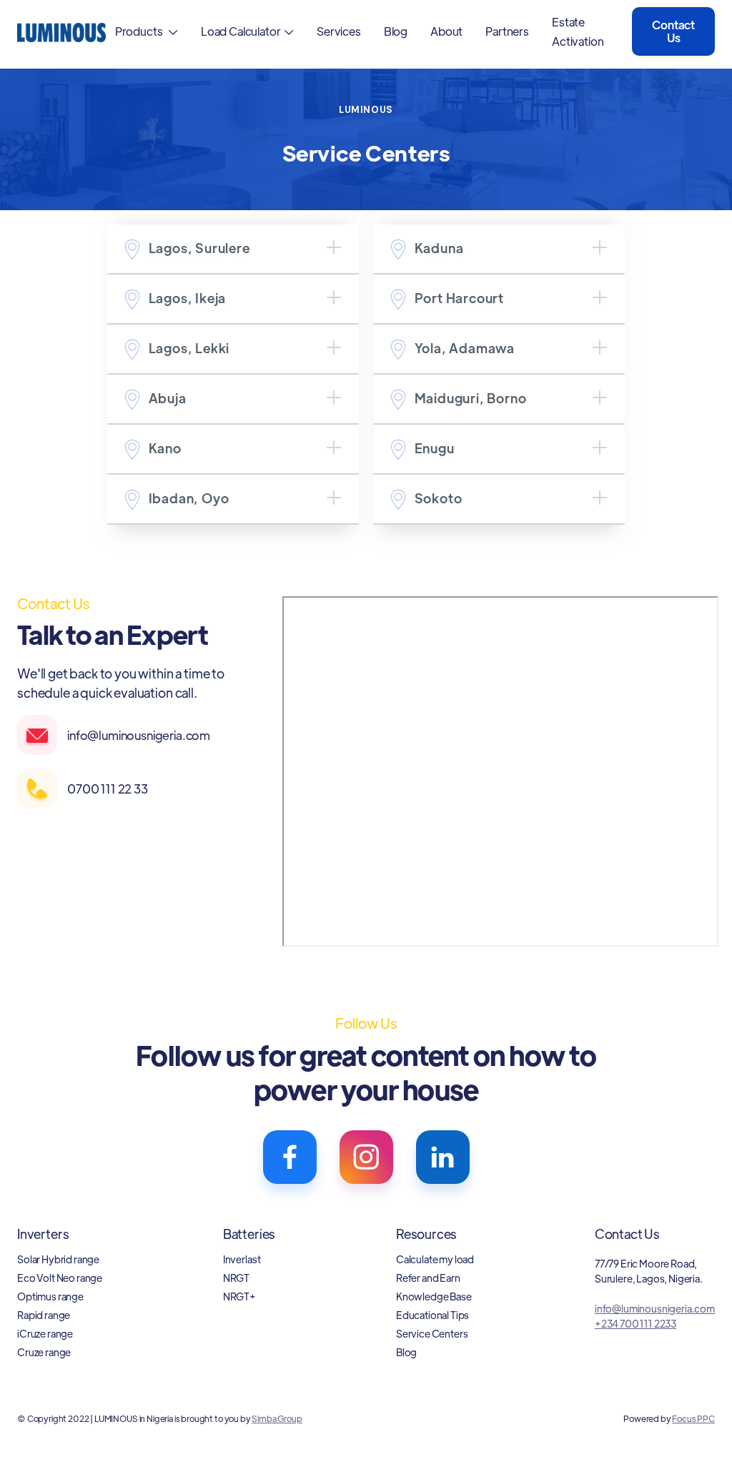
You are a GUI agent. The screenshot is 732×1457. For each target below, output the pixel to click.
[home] (61, 31)
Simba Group (277, 1418)
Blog (395, 31)
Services (339, 31)
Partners (507, 31)
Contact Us (673, 31)
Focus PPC (693, 1418)
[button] (146, 31)
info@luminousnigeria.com (655, 1308)
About (446, 31)
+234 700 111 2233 (635, 1323)
